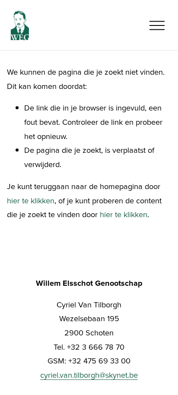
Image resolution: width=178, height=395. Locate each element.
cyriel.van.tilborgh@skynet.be (89, 374)
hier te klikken (30, 200)
